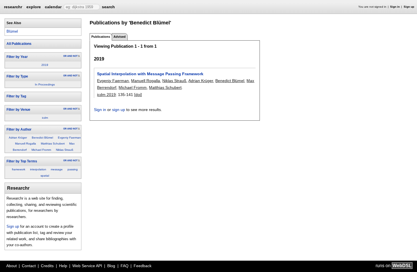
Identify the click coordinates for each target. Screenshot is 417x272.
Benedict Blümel (42, 137)
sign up (118, 109)
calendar (53, 7)
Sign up (409, 6)
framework (18, 169)
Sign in (395, 6)
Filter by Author (19, 129)
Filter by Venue (18, 109)
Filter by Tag (16, 96)
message (57, 169)
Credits (47, 265)
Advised (119, 36)
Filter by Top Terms (22, 161)
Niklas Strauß (64, 149)
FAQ (125, 265)
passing (73, 169)
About (11, 265)
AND (69, 56)
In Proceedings (45, 84)
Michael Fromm (41, 149)
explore (33, 7)
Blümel (12, 31)
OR (65, 56)
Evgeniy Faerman (69, 137)
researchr (13, 7)
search (108, 7)
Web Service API (87, 265)
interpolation (38, 169)
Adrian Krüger (18, 137)
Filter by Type (17, 76)
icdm (45, 117)
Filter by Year (17, 56)
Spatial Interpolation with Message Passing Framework (150, 74)
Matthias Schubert (53, 143)
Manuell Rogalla (25, 143)
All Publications (19, 43)
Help (63, 265)
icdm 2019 (106, 94)
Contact (29, 265)
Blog (111, 265)
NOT (75, 56)
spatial (45, 175)
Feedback (142, 265)
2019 (44, 64)
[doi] (138, 94)
